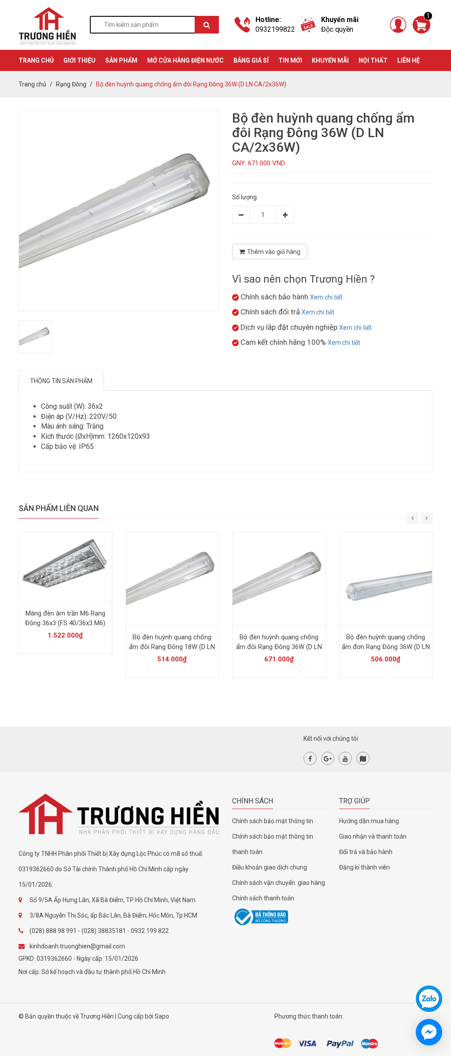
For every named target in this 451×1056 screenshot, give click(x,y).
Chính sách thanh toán (263, 898)
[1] (421, 24)
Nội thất (373, 60)
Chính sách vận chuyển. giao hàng (278, 882)
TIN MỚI (290, 60)
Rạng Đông (71, 84)
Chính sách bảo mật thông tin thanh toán (272, 844)
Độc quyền (337, 29)
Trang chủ (32, 84)
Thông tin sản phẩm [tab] (61, 380)
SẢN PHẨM (121, 60)
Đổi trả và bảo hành (365, 851)
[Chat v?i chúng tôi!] (429, 1032)
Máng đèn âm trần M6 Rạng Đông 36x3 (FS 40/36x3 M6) (65, 618)
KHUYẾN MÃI (330, 60)
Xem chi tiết (326, 297)
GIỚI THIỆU (79, 60)
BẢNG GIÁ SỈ (251, 60)
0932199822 (275, 29)
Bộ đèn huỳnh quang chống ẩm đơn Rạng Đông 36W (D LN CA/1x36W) (386, 646)
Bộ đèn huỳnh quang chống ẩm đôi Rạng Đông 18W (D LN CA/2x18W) (172, 646)
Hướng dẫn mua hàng (369, 821)
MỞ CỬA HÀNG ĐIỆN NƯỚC (185, 60)
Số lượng (244, 197)
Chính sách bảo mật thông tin (272, 821)
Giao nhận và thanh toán (373, 836)
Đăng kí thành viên (364, 867)
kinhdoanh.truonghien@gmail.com (77, 946)
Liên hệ (408, 60)
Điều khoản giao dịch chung (269, 867)
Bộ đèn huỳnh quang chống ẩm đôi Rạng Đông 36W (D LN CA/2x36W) (279, 646)
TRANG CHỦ (36, 60)
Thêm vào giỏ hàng (273, 251)
